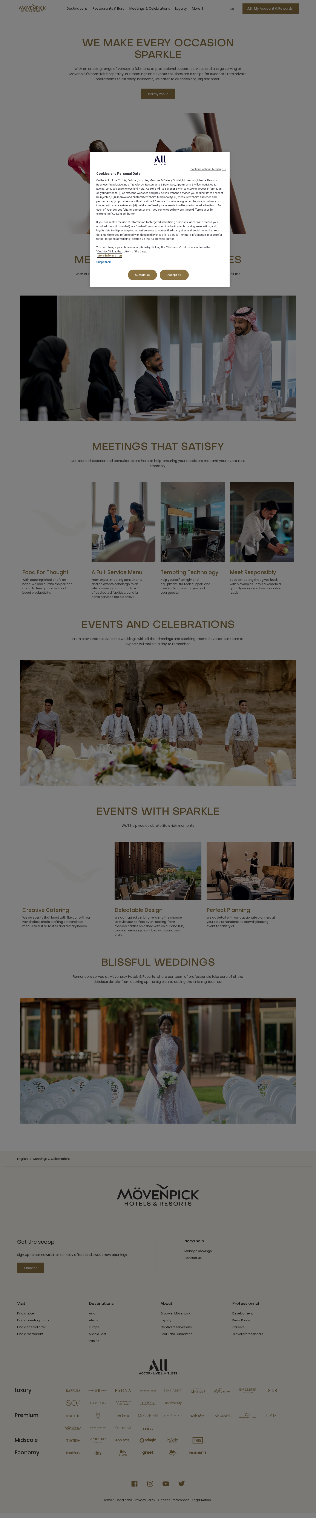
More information (109, 255)
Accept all (174, 274)
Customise (142, 274)
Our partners (104, 262)
